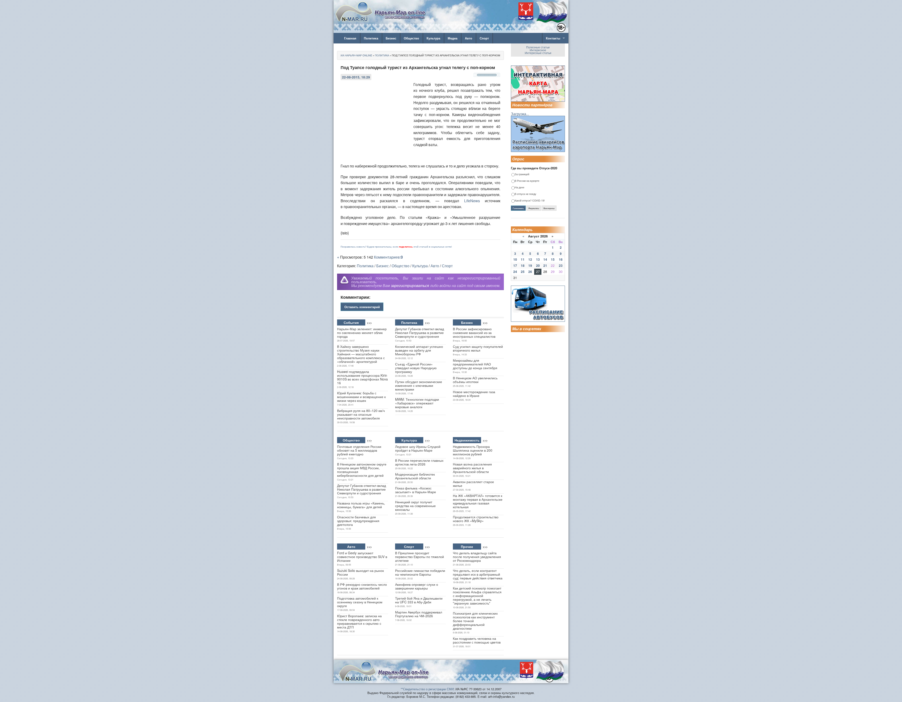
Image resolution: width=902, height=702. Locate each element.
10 (515, 259)
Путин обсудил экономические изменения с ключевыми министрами (418, 385)
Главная (350, 38)
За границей (522, 174)
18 (523, 265)
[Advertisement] (376, 113)
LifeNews (472, 200)
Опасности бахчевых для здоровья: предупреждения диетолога (358, 521)
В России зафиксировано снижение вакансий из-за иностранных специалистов (474, 332)
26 (530, 271)
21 (545, 265)
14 (545, 259)
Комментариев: (388, 257)
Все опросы (549, 208)
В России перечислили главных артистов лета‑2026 (419, 462)
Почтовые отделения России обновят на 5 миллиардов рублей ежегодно (359, 450)
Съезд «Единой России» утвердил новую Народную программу (416, 368)
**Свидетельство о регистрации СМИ (427, 689)
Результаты (534, 208)
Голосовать (518, 208)
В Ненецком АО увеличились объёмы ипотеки (475, 380)
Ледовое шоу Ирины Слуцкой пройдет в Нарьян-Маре (417, 448)
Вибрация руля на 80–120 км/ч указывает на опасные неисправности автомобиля (361, 414)
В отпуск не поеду (525, 194)
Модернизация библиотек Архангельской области (415, 476)
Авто (468, 38)
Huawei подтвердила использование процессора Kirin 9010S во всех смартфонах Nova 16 (362, 377)
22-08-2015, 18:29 (356, 77)
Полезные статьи (538, 47)
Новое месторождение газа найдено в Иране (474, 393)
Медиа (452, 38)
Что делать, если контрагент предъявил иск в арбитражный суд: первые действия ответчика (477, 574)
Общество (411, 38)
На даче (519, 187)
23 (561, 265)
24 (515, 271)
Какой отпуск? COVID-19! (530, 200)
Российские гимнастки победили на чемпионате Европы (420, 572)
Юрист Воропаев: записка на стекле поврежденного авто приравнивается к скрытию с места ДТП (359, 621)
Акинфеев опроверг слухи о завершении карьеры (416, 586)
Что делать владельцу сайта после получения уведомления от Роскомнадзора (477, 557)
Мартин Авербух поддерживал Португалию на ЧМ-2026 (418, 614)
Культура (433, 38)
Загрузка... (520, 113)
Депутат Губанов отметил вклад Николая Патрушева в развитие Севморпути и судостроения (419, 332)
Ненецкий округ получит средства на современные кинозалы (415, 506)
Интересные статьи (538, 53)
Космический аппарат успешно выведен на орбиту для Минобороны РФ (419, 350)
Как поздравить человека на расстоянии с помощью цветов (477, 640)
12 (530, 259)
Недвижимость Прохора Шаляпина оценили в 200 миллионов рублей (472, 450)
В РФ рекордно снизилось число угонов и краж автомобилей (362, 586)
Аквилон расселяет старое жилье (473, 483)
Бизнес (391, 38)
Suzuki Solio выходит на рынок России (360, 572)
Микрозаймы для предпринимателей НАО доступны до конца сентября (475, 364)
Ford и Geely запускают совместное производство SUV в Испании (362, 557)
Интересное (538, 50)
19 (530, 265)
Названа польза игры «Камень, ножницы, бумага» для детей (361, 505)
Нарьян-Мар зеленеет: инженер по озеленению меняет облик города (362, 332)
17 (515, 265)
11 (523, 259)
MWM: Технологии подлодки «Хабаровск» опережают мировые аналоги (417, 403)
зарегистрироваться (410, 285)
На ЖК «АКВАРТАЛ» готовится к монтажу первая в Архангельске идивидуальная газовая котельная (477, 501)
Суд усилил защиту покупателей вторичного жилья (478, 348)
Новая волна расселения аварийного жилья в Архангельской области (472, 468)
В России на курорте (527, 181)
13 (538, 259)
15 (553, 259)
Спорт (484, 38)
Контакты (553, 38)
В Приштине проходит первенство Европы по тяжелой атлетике (419, 557)
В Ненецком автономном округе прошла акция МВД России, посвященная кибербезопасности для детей (361, 470)
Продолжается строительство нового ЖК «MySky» (475, 519)
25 (523, 271)
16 (561, 259)
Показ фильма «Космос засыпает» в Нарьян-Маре (415, 490)
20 (538, 265)
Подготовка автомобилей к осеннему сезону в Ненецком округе (359, 602)
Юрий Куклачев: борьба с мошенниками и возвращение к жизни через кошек (361, 397)
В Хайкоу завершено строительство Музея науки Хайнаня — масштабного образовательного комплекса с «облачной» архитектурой (361, 354)
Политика (371, 38)
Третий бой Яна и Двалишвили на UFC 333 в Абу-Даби (419, 600)
